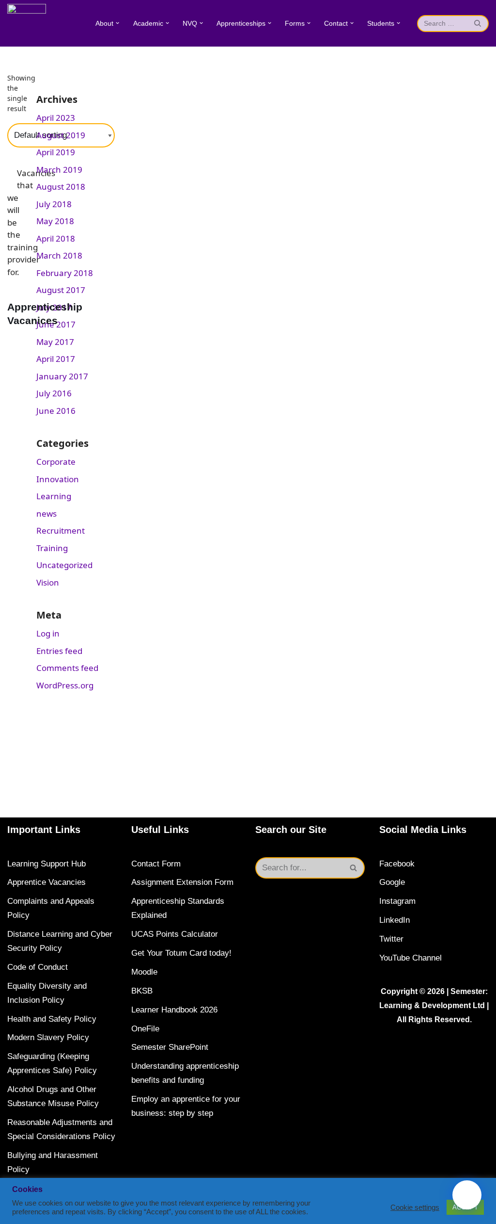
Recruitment (60, 530)
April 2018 (55, 238)
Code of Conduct (37, 967)
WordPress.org (64, 685)
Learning (53, 496)
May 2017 (55, 341)
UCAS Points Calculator (174, 934)
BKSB (142, 991)
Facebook (397, 863)
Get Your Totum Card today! (181, 953)
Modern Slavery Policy (48, 1037)
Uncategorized (64, 565)
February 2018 (64, 272)
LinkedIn (394, 920)
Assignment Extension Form (182, 882)
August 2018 (60, 186)
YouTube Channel (410, 958)
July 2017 (54, 307)
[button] (117, 23)
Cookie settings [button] (414, 1207)
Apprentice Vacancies (46, 882)
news (46, 513)
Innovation (57, 479)
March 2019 (59, 169)
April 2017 (55, 358)
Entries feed (59, 650)
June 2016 (56, 410)
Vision (47, 582)
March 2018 (59, 255)
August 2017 (60, 289)
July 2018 (54, 204)
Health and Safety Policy (51, 1019)
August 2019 (60, 135)
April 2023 (55, 117)
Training (52, 548)
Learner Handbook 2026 (174, 1009)
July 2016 (54, 393)
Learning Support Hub (46, 863)
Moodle (144, 972)
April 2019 (55, 152)
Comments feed (67, 667)
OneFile (145, 1028)
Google (392, 882)
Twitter (391, 939)
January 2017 (62, 376)
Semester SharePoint (169, 1047)
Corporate (56, 461)
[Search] (478, 23)
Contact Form (156, 863)
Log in (48, 633)
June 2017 (56, 324)
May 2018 (55, 221)
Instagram (397, 901)
